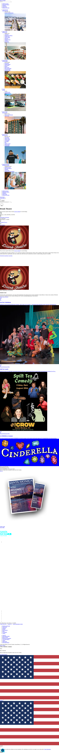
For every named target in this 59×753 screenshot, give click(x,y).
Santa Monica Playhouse (4, 217)
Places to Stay (4, 111)
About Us (4, 635)
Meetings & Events (5, 7)
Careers (3, 640)
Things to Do (4, 31)
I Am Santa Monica (5, 639)
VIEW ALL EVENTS (4, 296)
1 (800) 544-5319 (3, 624)
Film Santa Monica (5, 4)
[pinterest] (3, 618)
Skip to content (2, 0)
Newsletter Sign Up (3, 654)
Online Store (4, 641)
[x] (30, 611)
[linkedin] (3, 616)
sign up (1, 470)
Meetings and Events (6, 626)
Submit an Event (5, 3)
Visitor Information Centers (18, 624)
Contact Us (10, 624)
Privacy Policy (2, 645)
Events (3, 89)
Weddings (4, 5)
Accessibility (4, 632)
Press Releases (5, 630)
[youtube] (3, 614)
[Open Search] (5, 198)
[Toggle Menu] (0, 199)
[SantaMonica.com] (6, 539)
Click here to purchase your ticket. (6, 255)
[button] (29, 723)
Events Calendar (17, 211)
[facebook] (3, 541)
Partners (3, 629)
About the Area (5, 9)
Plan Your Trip (5, 134)
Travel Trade (4, 6)
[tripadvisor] (3, 621)
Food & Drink (4, 60)
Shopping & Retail (5, 164)
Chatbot (3, 633)
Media (3, 631)
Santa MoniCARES (6, 636)
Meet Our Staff (5, 637)
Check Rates (7, 115)
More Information (47, 749)
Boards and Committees (6, 638)
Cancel (2, 200)
